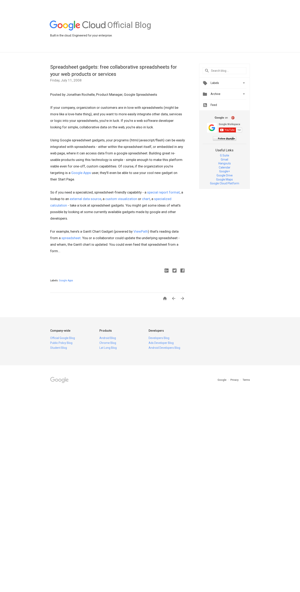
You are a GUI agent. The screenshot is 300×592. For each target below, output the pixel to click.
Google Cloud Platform (224, 183)
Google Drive (225, 175)
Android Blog (107, 338)
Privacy (234, 379)
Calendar (224, 167)
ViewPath (140, 231)
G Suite (224, 155)
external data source (85, 199)
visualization (127, 199)
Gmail (224, 159)
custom (111, 199)
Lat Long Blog (108, 347)
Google (222, 379)
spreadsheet (71, 238)
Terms (246, 379)
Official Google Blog (62, 338)
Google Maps (224, 179)
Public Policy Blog (61, 342)
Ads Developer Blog (161, 342)
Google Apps (81, 173)
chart (146, 199)
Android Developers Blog (164, 347)
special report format (163, 192)
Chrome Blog (107, 342)
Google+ (224, 171)
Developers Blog (159, 338)
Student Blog (58, 347)
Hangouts (224, 163)
